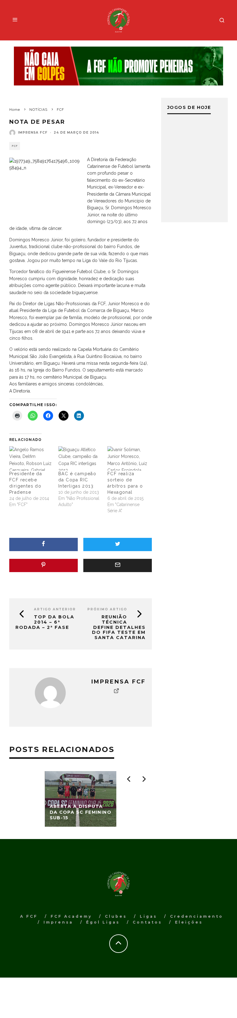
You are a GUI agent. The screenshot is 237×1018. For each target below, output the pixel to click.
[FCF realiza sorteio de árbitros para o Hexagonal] (128, 458)
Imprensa (58, 922)
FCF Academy (71, 916)
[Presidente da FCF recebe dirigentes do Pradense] (30, 458)
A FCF (29, 916)
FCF (15, 146)
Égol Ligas (103, 922)
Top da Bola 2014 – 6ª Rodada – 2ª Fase (44, 622)
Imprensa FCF (33, 133)
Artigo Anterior (55, 609)
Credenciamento (196, 916)
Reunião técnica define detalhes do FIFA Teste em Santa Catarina (119, 627)
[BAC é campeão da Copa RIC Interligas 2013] (79, 458)
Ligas (148, 916)
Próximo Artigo (107, 609)
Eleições (189, 922)
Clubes (116, 916)
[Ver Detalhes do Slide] (118, 66)
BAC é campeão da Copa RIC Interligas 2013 (77, 479)
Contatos (147, 922)
